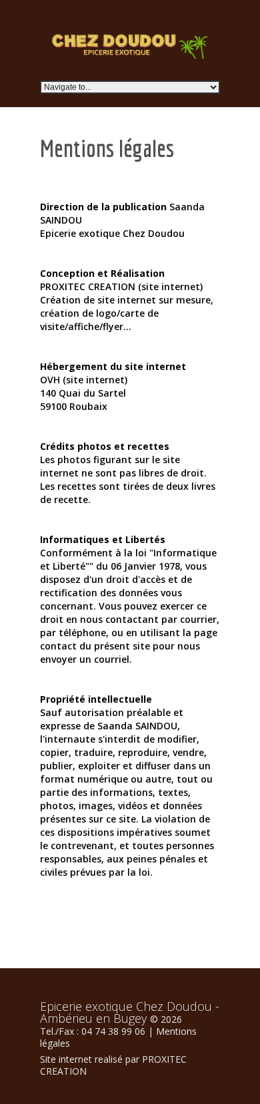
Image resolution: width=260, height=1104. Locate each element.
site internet (170, 286)
